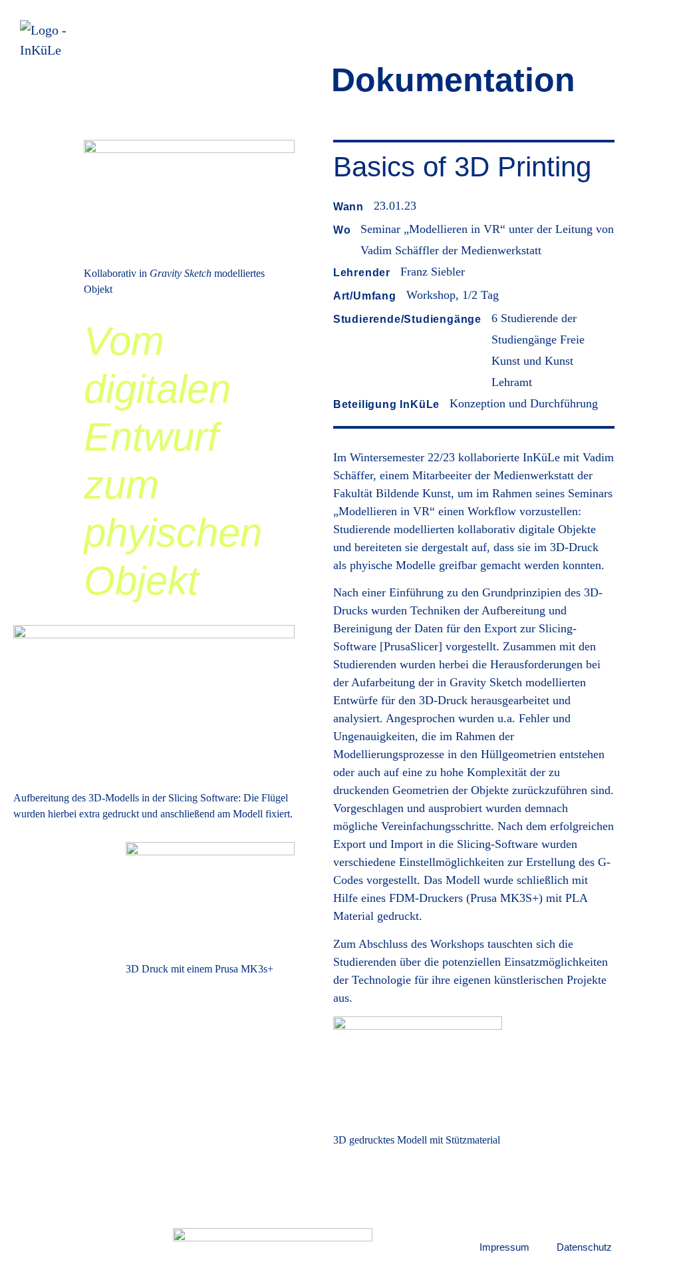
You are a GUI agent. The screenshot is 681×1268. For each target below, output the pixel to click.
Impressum (504, 1247)
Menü (644, 50)
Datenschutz (584, 1247)
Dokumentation (453, 80)
